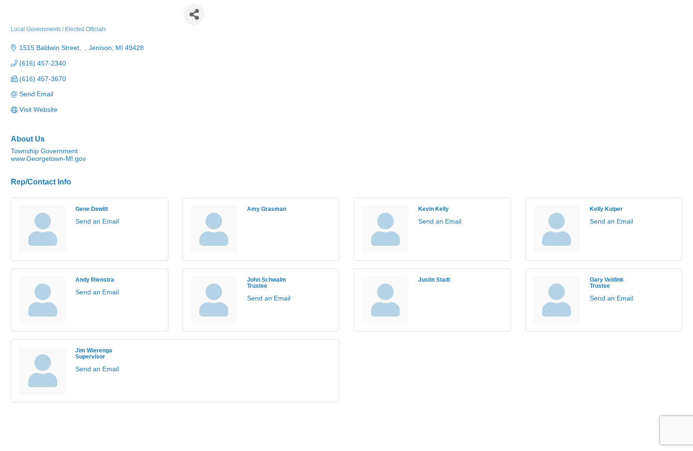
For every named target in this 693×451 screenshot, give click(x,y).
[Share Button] (194, 14)
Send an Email (97, 221)
